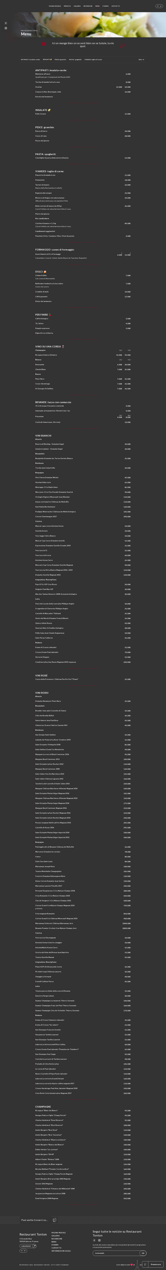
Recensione (88, 6)
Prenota (67, 6)
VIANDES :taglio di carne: (93, 59)
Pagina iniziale (55, 6)
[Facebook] (5, 23)
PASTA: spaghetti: (75, 59)
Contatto (116, 6)
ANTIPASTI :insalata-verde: (30, 59)
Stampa (106, 6)
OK (143, 1253)
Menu (97, 6)
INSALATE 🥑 (47, 59)
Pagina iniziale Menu (29, 30)
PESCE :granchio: (60, 59)
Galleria (77, 6)
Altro (140, 59)
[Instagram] (5, 28)
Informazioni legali (61, 1251)
